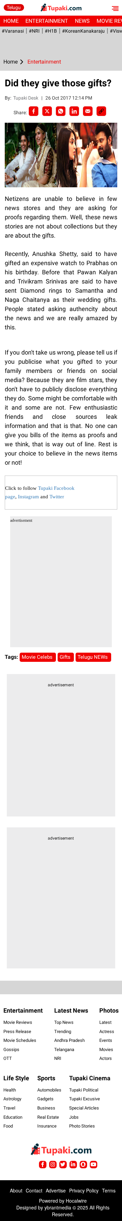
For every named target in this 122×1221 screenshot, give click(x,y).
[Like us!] (42, 1164)
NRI (57, 1058)
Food (8, 1126)
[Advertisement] (61, 586)
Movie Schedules (19, 1040)
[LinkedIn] (74, 111)
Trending (62, 1031)
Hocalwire (76, 1200)
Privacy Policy (84, 1190)
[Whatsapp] (61, 111)
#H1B (51, 31)
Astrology (12, 1098)
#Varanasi (13, 31)
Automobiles (49, 1090)
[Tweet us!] (53, 1164)
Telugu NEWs (93, 657)
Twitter (56, 496)
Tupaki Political (83, 1090)
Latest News (71, 1010)
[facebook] (33, 111)
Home (11, 21)
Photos (109, 1010)
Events (105, 1040)
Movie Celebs (38, 657)
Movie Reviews (17, 1022)
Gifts (66, 657)
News (82, 21)
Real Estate (48, 1117)
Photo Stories (82, 1126)
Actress (106, 1031)
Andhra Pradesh (69, 1040)
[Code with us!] (83, 1164)
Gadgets (45, 1098)
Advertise (56, 1190)
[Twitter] (47, 111)
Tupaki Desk (26, 98)
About (16, 1190)
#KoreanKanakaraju (83, 31)
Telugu (14, 7)
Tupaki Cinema (89, 1078)
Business (46, 1108)
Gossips (11, 1049)
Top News (64, 1022)
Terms (109, 1190)
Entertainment (46, 21)
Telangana (64, 1049)
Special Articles (84, 1108)
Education (12, 1117)
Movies (106, 1049)
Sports (46, 1078)
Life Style (16, 1078)
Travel (9, 1108)
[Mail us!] (93, 1164)
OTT (7, 1058)
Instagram (28, 496)
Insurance (47, 1126)
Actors (105, 1058)
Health (9, 1090)
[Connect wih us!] (73, 1164)
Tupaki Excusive (84, 1098)
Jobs (74, 1117)
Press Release (17, 1031)
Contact (34, 1190)
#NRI (34, 31)
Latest (105, 1022)
